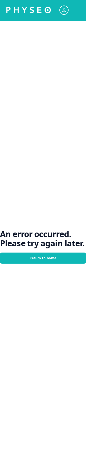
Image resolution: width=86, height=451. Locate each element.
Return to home (43, 258)
